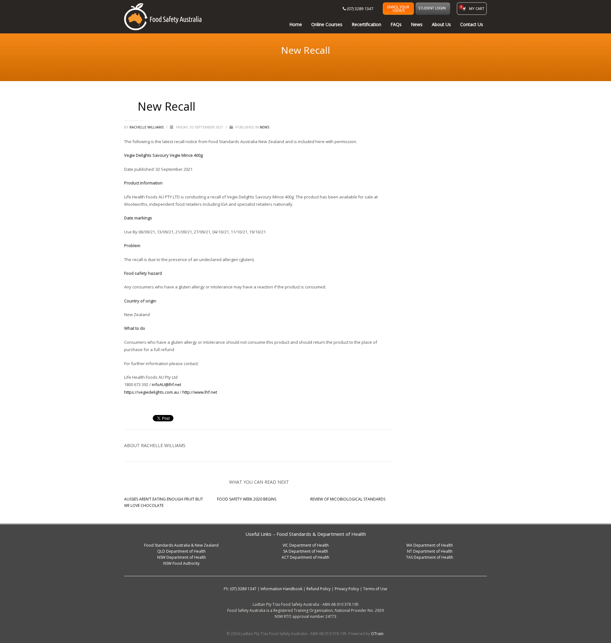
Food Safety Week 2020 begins (246, 499)
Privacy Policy (347, 588)
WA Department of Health (429, 545)
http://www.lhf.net (199, 392)
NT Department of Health (430, 551)
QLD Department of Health (181, 551)
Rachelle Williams (147, 127)
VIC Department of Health (306, 545)
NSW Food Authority (181, 563)
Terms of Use (375, 588)
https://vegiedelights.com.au (151, 392)
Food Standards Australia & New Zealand (181, 545)
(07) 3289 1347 (359, 8)
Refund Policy (318, 588)
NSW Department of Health (181, 557)
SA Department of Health (305, 551)
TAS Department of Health (429, 557)
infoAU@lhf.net (166, 384)
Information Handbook (281, 588)
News (264, 127)
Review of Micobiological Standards (347, 499)
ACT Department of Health (305, 557)
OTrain (377, 633)
